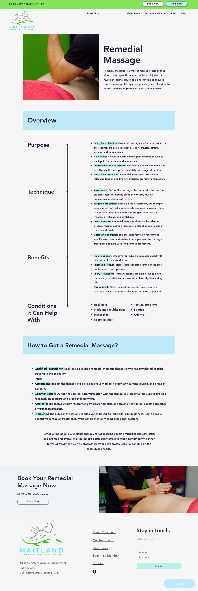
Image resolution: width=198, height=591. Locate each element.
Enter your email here (147, 539)
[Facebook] (94, 572)
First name (142, 552)
